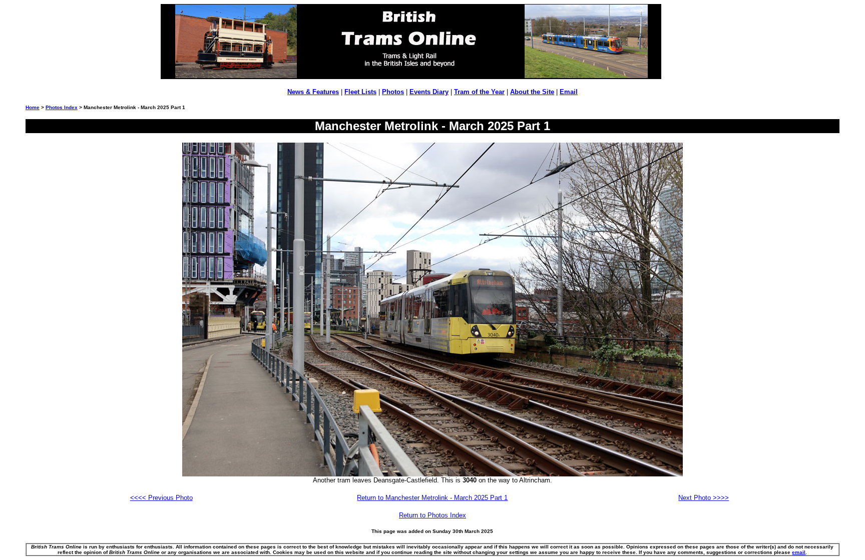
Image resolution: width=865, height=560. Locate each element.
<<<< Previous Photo (161, 497)
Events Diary (429, 92)
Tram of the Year (479, 92)
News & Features (313, 92)
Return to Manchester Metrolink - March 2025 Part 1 (432, 497)
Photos (393, 92)
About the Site (532, 92)
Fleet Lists (360, 92)
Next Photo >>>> (703, 497)
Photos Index (62, 107)
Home (33, 107)
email (798, 552)
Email (569, 92)
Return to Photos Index (432, 515)
